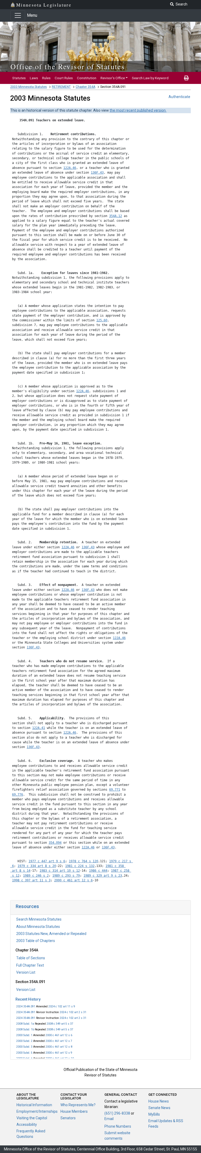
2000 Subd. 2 (24, 1041)
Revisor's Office (112, 78)
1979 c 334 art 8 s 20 (37, 866)
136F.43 (97, 172)
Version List (25, 972)
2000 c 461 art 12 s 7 (59, 1041)
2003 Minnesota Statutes (28, 87)
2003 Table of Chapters (35, 941)
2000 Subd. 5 (24, 1052)
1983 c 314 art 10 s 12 (60, 870)
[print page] (186, 78)
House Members (74, 1111)
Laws (34, 78)
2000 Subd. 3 (24, 1046)
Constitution (86, 78)
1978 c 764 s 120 (83, 861)
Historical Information (34, 1105)
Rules (46, 78)
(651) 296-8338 (117, 1113)
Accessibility (26, 1124)
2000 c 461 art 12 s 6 (59, 1035)
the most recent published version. (138, 110)
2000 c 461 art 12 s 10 (60, 1058)
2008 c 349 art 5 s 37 (60, 1023)
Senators (68, 1118)
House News (158, 1101)
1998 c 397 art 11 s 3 (31, 880)
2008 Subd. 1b (25, 1029)
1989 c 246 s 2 (36, 875)
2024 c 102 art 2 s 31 (73, 1012)
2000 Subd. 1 (24, 1035)
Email (109, 1119)
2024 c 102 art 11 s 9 (61, 1006)
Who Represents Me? (78, 1105)
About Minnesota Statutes (38, 926)
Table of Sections (30, 958)
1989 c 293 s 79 (66, 875)
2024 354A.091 (25, 1006)
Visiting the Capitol (31, 1118)
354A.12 (115, 216)
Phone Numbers (117, 1126)
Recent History (28, 999)
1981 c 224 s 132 (79, 866)
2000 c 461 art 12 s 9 (59, 1052)
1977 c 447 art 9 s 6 (47, 861)
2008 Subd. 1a (25, 1023)
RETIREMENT (61, 87)
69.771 (114, 789)
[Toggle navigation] (17, 15)
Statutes (19, 78)
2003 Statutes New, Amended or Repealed (51, 934)
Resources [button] (27, 906)
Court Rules (64, 78)
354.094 (55, 842)
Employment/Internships (37, 1111)
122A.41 (38, 728)
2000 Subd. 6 (24, 1058)
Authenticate (179, 97)
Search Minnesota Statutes (39, 919)
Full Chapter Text (30, 965)
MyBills (154, 1114)
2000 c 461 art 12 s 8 (59, 1046)
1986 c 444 (98, 870)
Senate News (159, 1108)
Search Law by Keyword (150, 78)
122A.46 (69, 168)
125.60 (101, 320)
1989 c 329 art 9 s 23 (102, 875)
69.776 (17, 794)
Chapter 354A (85, 87)
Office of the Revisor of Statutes (67, 66)
